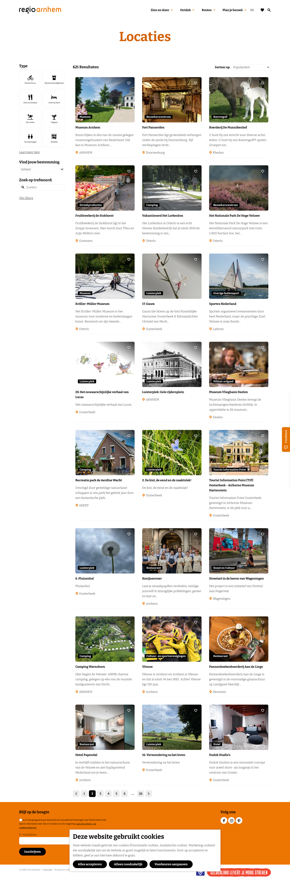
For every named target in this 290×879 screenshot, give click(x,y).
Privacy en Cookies (63, 869)
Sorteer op (222, 67)
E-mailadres (28, 834)
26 (141, 794)
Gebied (26, 169)
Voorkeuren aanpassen (171, 864)
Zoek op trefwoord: (35, 180)
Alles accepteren (90, 864)
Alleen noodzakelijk (128, 864)
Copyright (47, 869)
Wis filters (26, 198)
